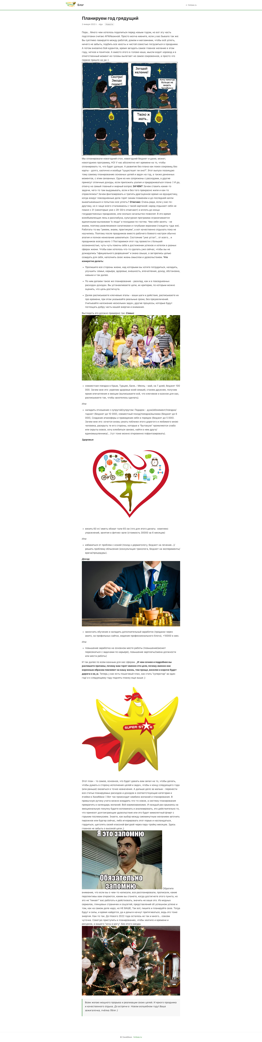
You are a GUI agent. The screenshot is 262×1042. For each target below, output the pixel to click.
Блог (81, 5)
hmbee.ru (137, 1037)
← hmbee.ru (191, 5)
